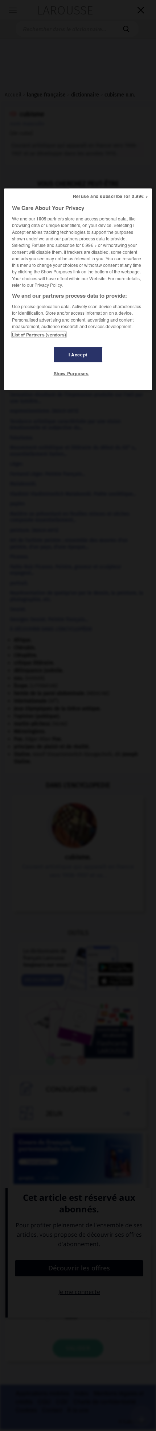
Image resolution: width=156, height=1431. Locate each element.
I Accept (78, 354)
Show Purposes (71, 373)
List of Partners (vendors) (39, 334)
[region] (78, 289)
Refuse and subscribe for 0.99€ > (110, 196)
